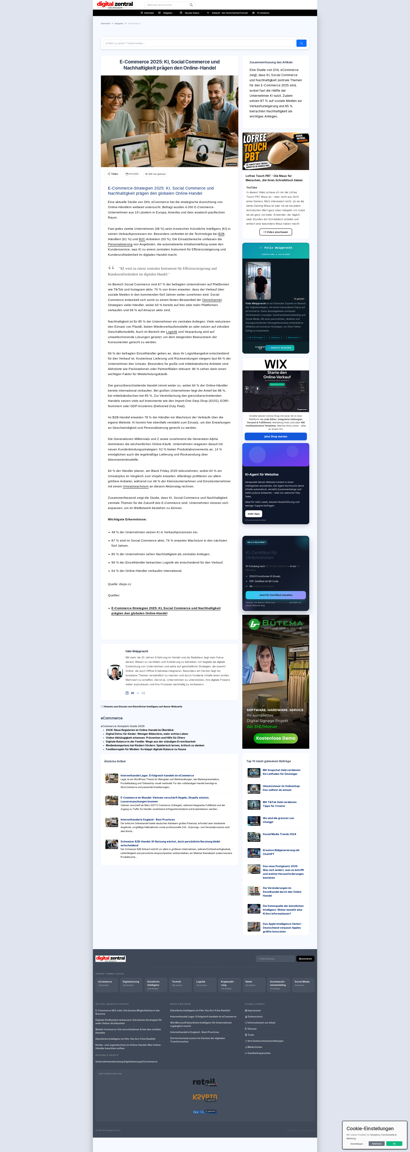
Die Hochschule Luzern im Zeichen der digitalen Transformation (197, 1040)
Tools (250, 1034)
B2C (142, 239)
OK (394, 1143)
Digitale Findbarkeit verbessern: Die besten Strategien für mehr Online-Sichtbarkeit (128, 1022)
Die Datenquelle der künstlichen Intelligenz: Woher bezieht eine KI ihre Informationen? (283, 909)
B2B (221, 234)
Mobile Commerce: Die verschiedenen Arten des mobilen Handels (128, 1031)
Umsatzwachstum (136, 486)
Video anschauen (277, 232)
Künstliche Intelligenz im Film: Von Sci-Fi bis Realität (125, 1038)
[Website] (137, 693)
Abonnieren (305, 958)
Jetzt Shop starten (275, 436)
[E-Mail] (143, 693)
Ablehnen (376, 1143)
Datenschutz (255, 1016)
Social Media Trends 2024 (279, 834)
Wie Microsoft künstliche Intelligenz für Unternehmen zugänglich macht (201, 1024)
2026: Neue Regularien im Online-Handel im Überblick (140, 730)
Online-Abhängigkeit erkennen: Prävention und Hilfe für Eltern (145, 737)
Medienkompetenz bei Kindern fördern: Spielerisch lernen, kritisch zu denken (155, 745)
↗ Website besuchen (279, 348)
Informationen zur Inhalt (261, 1022)
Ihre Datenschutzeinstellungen (265, 1041)
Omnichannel (212, 300)
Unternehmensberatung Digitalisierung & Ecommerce (126, 1061)
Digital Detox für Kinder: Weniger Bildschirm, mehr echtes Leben (147, 733)
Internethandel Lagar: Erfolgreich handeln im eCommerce (157, 775)
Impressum (254, 1010)
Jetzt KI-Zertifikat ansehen (275, 595)
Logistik (171, 331)
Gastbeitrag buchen (259, 1053)
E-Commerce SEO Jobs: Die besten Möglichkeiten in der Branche (127, 1012)
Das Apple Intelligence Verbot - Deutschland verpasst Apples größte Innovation (283, 927)
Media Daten (254, 1047)
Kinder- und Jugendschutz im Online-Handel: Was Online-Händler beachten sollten (128, 1047)
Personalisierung (120, 244)
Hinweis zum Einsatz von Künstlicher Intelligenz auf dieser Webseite (143, 706)
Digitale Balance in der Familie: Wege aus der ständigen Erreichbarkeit (151, 741)
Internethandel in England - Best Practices (148, 819)
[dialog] (375, 1135)
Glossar (252, 1028)
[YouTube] (132, 693)
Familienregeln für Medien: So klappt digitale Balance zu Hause (146, 749)
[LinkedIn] (127, 693)
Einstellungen (357, 1144)
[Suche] (191, 5)
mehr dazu (254, 513)
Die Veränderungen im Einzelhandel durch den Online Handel (282, 891)
